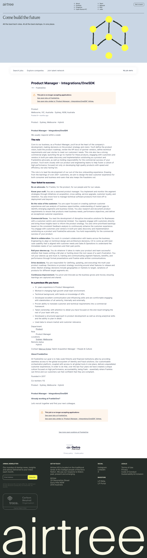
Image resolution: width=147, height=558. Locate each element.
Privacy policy (68, 453)
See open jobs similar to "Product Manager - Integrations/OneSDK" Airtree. (65, 101)
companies (35, 70)
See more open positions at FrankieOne (73, 432)
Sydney (39, 339)
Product (39, 329)
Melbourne (47, 339)
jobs (18, 70)
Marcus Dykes (45, 349)
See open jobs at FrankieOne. (48, 98)
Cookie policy (79, 453)
